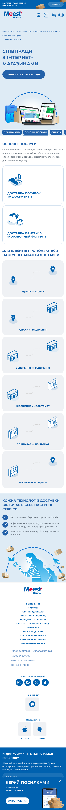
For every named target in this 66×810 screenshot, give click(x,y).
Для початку (12, 132)
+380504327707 (42, 651)
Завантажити (17, 801)
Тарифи (33, 608)
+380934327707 (20, 655)
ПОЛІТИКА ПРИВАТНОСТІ (33, 635)
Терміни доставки (33, 612)
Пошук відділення (33, 631)
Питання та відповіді (33, 616)
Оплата (56, 132)
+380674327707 (20, 651)
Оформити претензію (33, 643)
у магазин (56, 4)
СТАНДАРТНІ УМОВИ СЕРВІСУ (33, 623)
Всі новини (33, 604)
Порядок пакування (33, 619)
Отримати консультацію (24, 74)
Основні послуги (36, 132)
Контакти (33, 627)
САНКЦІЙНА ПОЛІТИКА (33, 639)
